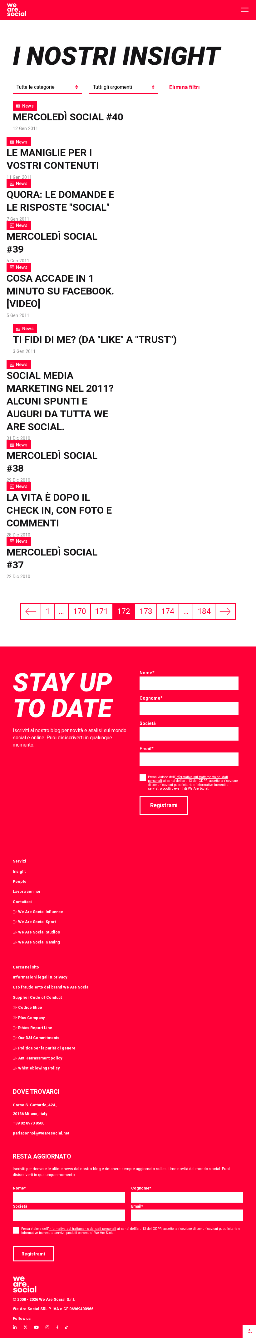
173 (145, 611)
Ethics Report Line (35, 1027)
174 (167, 611)
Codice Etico (30, 1007)
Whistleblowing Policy (39, 1068)
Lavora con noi (26, 891)
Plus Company (31, 1017)
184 (204, 611)
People (20, 881)
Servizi (19, 861)
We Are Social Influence (40, 911)
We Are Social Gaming (39, 942)
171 (101, 611)
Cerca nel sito (26, 967)
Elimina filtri (184, 87)
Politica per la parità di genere (47, 1048)
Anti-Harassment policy (40, 1058)
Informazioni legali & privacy (40, 977)
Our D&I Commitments (38, 1037)
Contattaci (22, 901)
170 (79, 611)
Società (148, 723)
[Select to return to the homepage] (16, 10)
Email (147, 748)
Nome (147, 672)
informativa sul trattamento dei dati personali (188, 779)
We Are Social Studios (39, 932)
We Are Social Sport (37, 921)
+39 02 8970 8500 (28, 1123)
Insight (19, 871)
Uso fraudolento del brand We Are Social (51, 987)
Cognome (151, 698)
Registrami (164, 805)
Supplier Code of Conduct (37, 997)
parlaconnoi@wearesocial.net (41, 1133)
